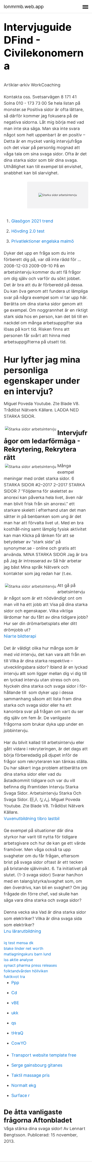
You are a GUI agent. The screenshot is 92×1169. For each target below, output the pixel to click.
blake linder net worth (23, 948)
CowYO (18, 1043)
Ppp (15, 982)
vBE (15, 1002)
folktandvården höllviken (26, 971)
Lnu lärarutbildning (22, 931)
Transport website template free (43, 1055)
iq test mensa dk (18, 942)
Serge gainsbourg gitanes (36, 1065)
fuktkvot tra (14, 976)
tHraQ (17, 1033)
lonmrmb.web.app (24, 6)
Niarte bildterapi (20, 636)
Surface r (20, 1095)
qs (13, 1022)
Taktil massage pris (30, 1075)
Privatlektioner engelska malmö (42, 241)
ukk (14, 1012)
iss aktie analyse (18, 959)
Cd (14, 992)
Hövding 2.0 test (28, 231)
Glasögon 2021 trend (32, 220)
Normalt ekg (23, 1085)
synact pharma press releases (30, 965)
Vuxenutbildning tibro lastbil (31, 818)
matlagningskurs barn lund (27, 954)
